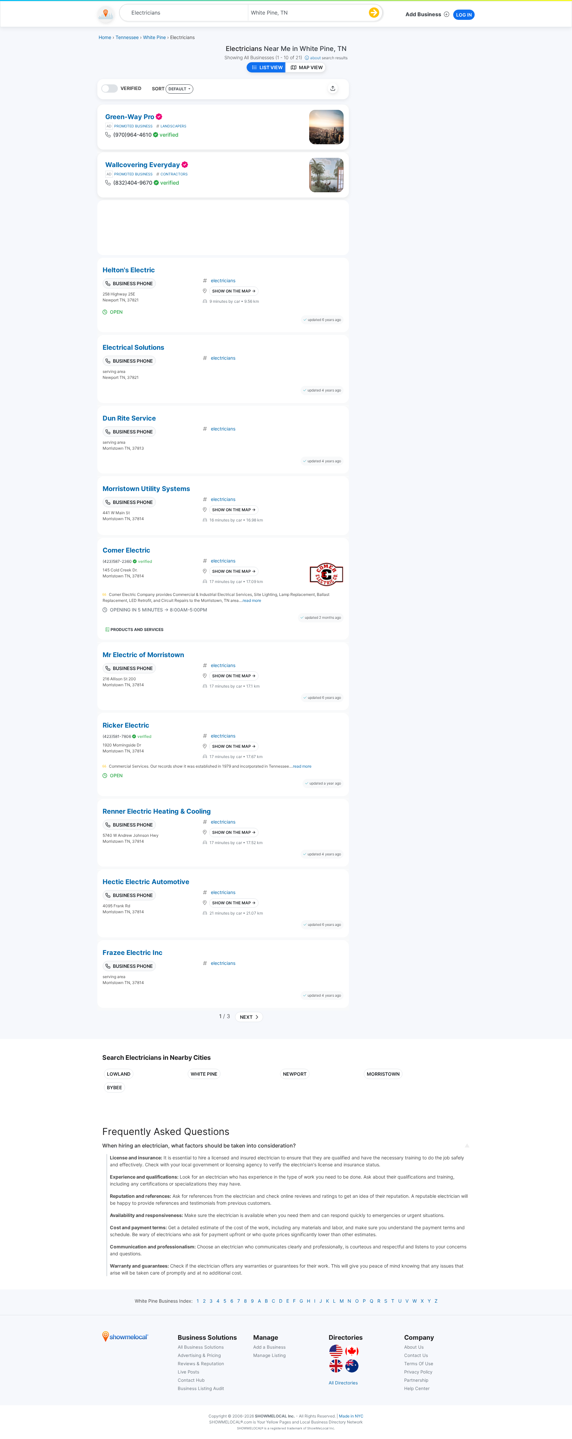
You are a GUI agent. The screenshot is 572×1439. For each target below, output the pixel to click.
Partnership (416, 1380)
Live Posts (188, 1371)
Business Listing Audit (201, 1388)
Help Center (417, 1388)
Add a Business (269, 1347)
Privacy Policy (418, 1371)
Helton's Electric (129, 270)
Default (177, 88)
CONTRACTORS (174, 174)
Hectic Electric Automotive (146, 882)
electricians (223, 280)
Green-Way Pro (129, 117)
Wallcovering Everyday (142, 165)
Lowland (118, 1074)
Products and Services (137, 629)
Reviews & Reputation (201, 1363)
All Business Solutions (201, 1347)
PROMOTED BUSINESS (133, 126)
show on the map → (234, 291)
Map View (311, 67)
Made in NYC (351, 1416)
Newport (295, 1074)
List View (271, 67)
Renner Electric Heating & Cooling (157, 811)
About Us (414, 1347)
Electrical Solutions (133, 347)
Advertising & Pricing (199, 1355)
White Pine (204, 1074)
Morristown (383, 1074)
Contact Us (416, 1355)
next (245, 1017)
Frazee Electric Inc (133, 953)
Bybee (114, 1087)
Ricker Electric (126, 725)
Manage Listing (269, 1355)
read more (252, 600)
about (329, 57)
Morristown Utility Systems (146, 489)
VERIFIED (130, 88)
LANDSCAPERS (173, 126)
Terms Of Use (418, 1363)
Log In (464, 15)
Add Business (423, 14)
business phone (133, 283)
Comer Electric (126, 550)
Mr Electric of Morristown (143, 655)
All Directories (343, 1382)
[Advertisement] (409, 125)
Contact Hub (191, 1380)
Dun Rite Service (129, 418)
